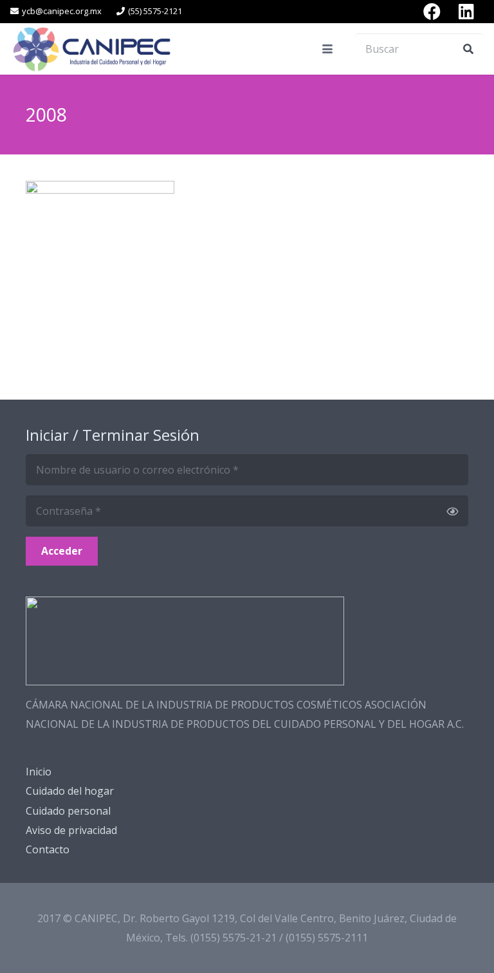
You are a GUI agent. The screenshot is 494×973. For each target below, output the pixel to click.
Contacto (47, 849)
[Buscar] (468, 48)
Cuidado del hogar (70, 791)
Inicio (38, 771)
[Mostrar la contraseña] (452, 511)
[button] (327, 49)
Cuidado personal (68, 811)
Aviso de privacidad (71, 830)
